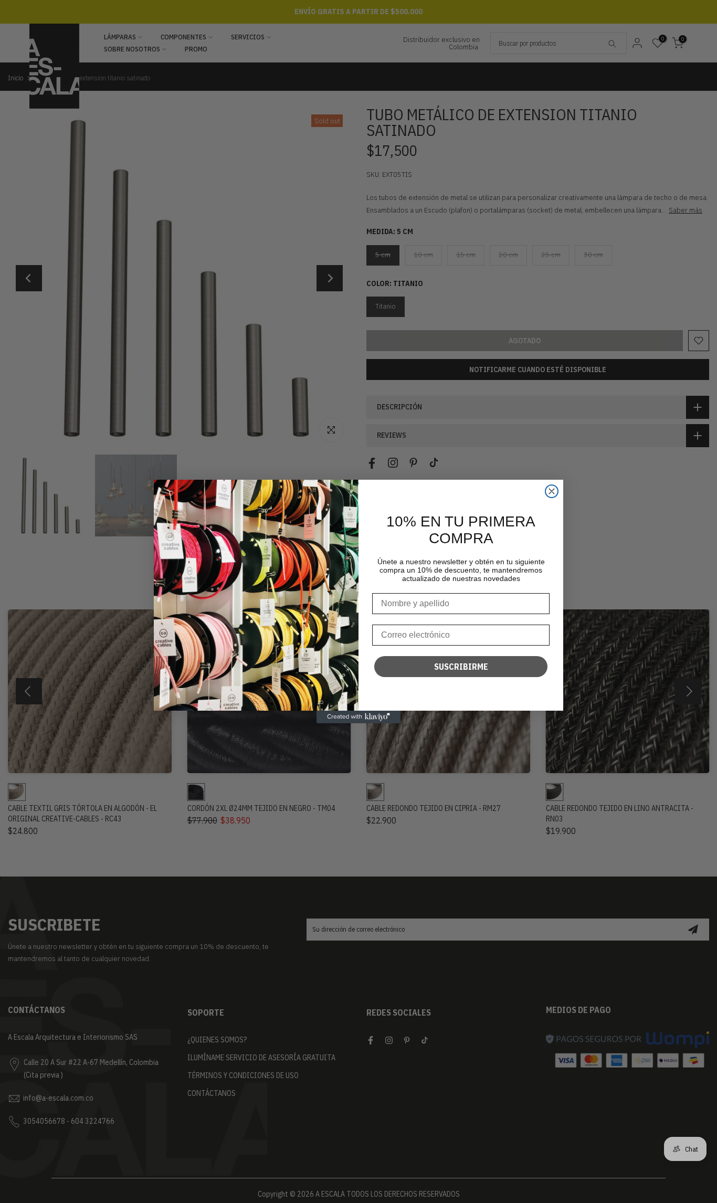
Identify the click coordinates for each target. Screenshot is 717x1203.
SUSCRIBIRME (461, 666)
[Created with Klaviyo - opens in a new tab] (358, 717)
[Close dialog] (551, 491)
